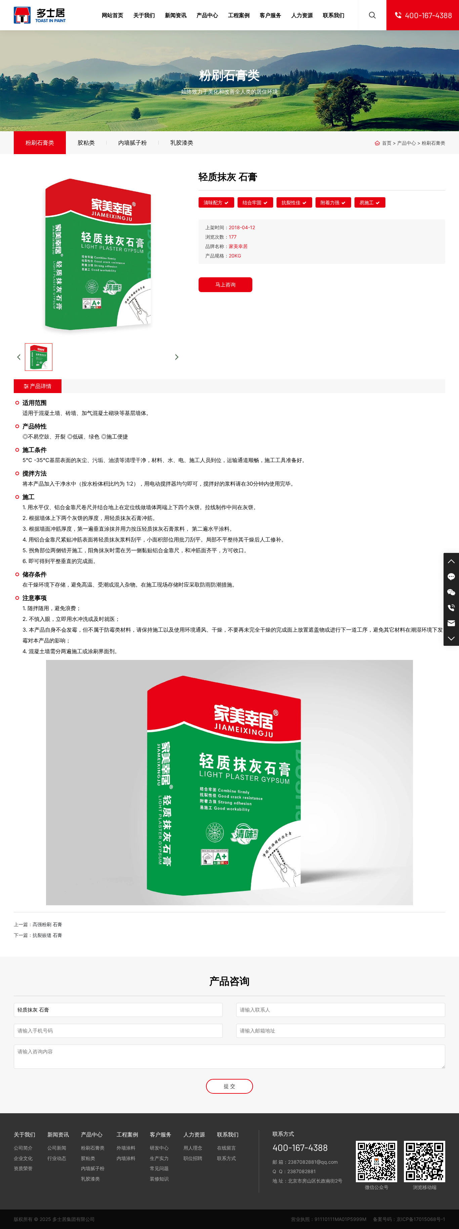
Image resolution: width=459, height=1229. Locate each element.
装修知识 (159, 1179)
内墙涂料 (126, 1158)
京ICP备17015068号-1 (421, 1219)
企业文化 (23, 1158)
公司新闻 (56, 1148)
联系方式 (226, 1158)
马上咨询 (225, 284)
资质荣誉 (23, 1168)
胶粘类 (86, 142)
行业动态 (56, 1158)
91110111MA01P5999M (340, 1219)
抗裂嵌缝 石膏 (47, 935)
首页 (386, 143)
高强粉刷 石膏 (47, 924)
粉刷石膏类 (40, 142)
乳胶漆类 (181, 142)
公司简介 (23, 1148)
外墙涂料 (126, 1148)
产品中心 (406, 143)
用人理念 (192, 1148)
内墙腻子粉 (132, 142)
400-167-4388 (300, 1147)
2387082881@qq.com (313, 1162)
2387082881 (301, 1171)
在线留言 (226, 1148)
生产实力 (159, 1158)
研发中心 (159, 1148)
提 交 (229, 1086)
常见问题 (159, 1168)
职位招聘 (192, 1158)
